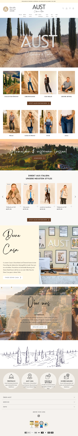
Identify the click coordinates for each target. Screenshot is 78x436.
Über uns (57, 15)
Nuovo (20, 14)
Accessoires (30, 15)
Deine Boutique (41, 15)
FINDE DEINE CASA (12, 277)
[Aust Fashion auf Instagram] (39, 416)
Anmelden (38, 158)
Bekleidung (24, 15)
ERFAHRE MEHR (38, 327)
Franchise (47, 15)
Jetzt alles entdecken (38, 103)
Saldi (36, 14)
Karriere (52, 15)
